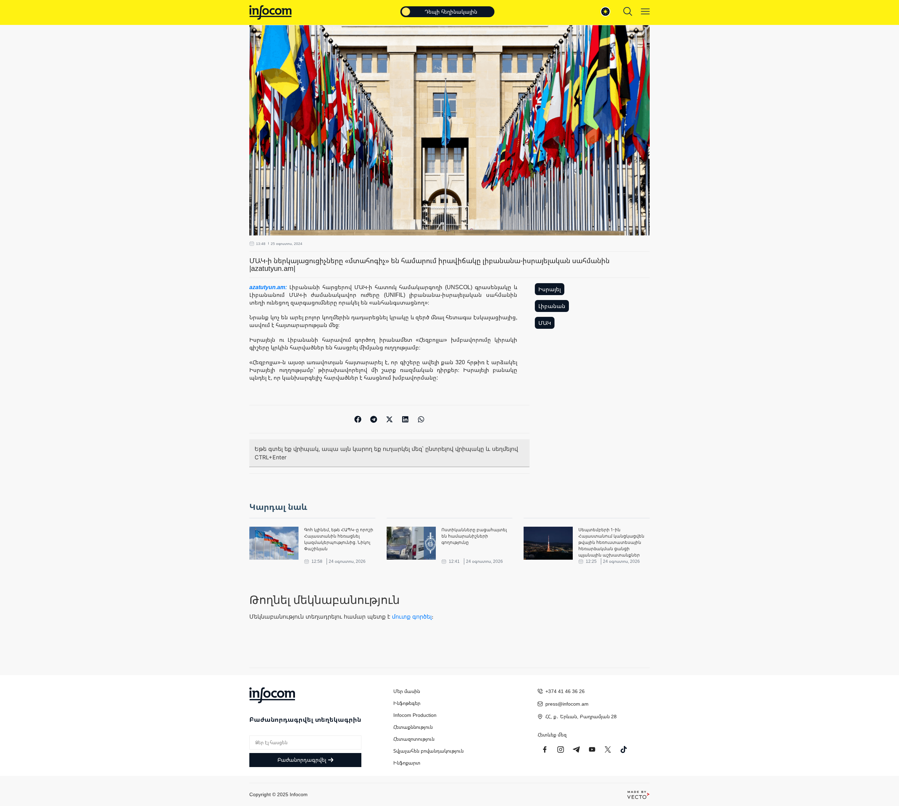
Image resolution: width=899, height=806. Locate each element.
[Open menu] (645, 11)
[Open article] (273, 543)
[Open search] (627, 11)
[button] (358, 419)
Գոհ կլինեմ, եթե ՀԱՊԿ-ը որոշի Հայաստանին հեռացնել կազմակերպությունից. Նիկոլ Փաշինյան (338, 539)
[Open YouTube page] (592, 749)
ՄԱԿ (544, 323)
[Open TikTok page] (624, 749)
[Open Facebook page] (545, 749)
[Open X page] (608, 749)
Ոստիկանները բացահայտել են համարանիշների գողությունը (474, 536)
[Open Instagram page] (560, 749)
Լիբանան (551, 306)
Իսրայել (549, 289)
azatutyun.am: (269, 287)
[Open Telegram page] (576, 749)
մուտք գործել (412, 616)
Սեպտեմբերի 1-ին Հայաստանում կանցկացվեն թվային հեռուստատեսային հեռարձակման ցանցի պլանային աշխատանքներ (611, 542)
